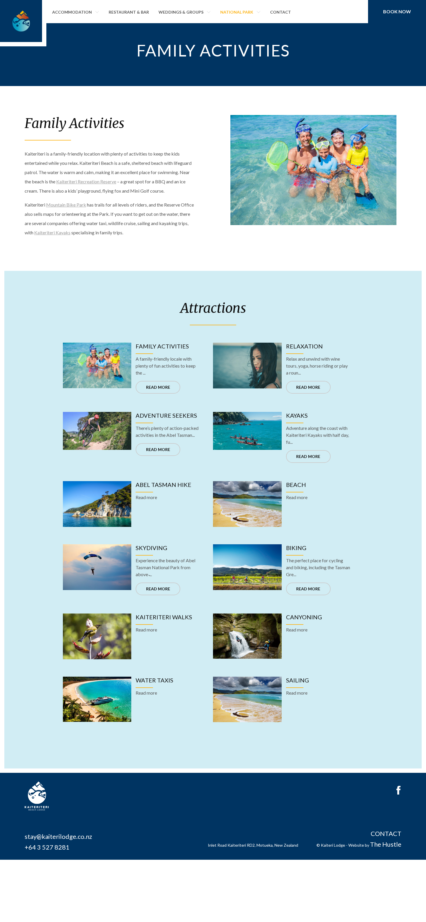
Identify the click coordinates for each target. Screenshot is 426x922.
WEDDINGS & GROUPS (181, 12)
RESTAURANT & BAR (129, 12)
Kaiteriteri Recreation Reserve (86, 181)
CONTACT (280, 12)
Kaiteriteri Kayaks (52, 232)
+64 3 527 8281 (47, 847)
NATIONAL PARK (236, 12)
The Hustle (385, 844)
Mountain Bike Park (66, 204)
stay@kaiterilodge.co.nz (58, 836)
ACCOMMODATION (72, 12)
